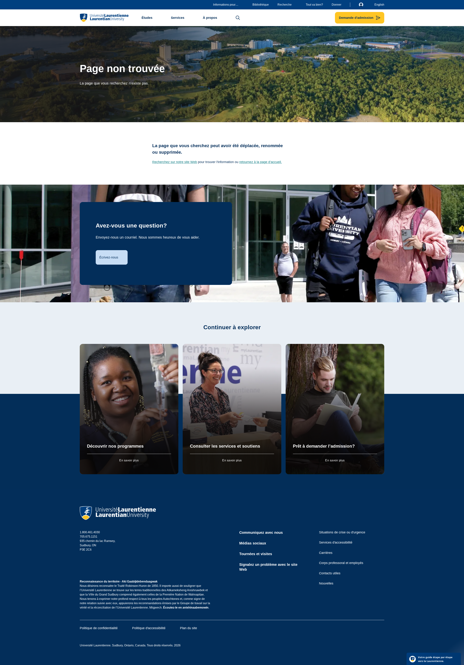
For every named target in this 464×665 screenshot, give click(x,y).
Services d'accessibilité (335, 542)
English (379, 4)
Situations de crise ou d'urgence (342, 532)
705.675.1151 (88, 536)
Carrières (325, 553)
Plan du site (188, 628)
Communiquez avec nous (261, 532)
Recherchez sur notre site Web (174, 162)
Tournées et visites (255, 554)
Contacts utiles (329, 573)
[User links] (364, 5)
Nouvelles (326, 583)
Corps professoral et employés (341, 563)
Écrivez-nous (108, 257)
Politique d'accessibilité (148, 628)
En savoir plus (129, 460)
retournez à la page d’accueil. (260, 162)
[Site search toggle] (238, 17)
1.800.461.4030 (90, 532)
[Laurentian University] (104, 17)
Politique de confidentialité (99, 628)
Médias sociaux (252, 543)
